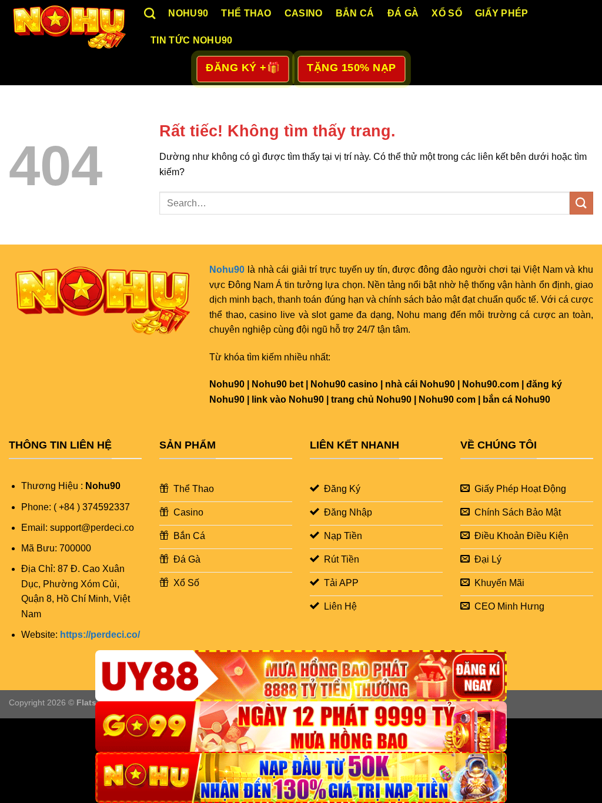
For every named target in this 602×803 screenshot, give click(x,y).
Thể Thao (246, 13)
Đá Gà (403, 13)
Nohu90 (188, 13)
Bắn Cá (355, 13)
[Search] (149, 13)
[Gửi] (581, 203)
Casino (304, 13)
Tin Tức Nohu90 (191, 40)
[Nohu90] (67, 26)
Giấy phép (502, 13)
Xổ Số (447, 13)
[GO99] (301, 726)
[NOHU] (301, 777)
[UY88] (301, 675)
